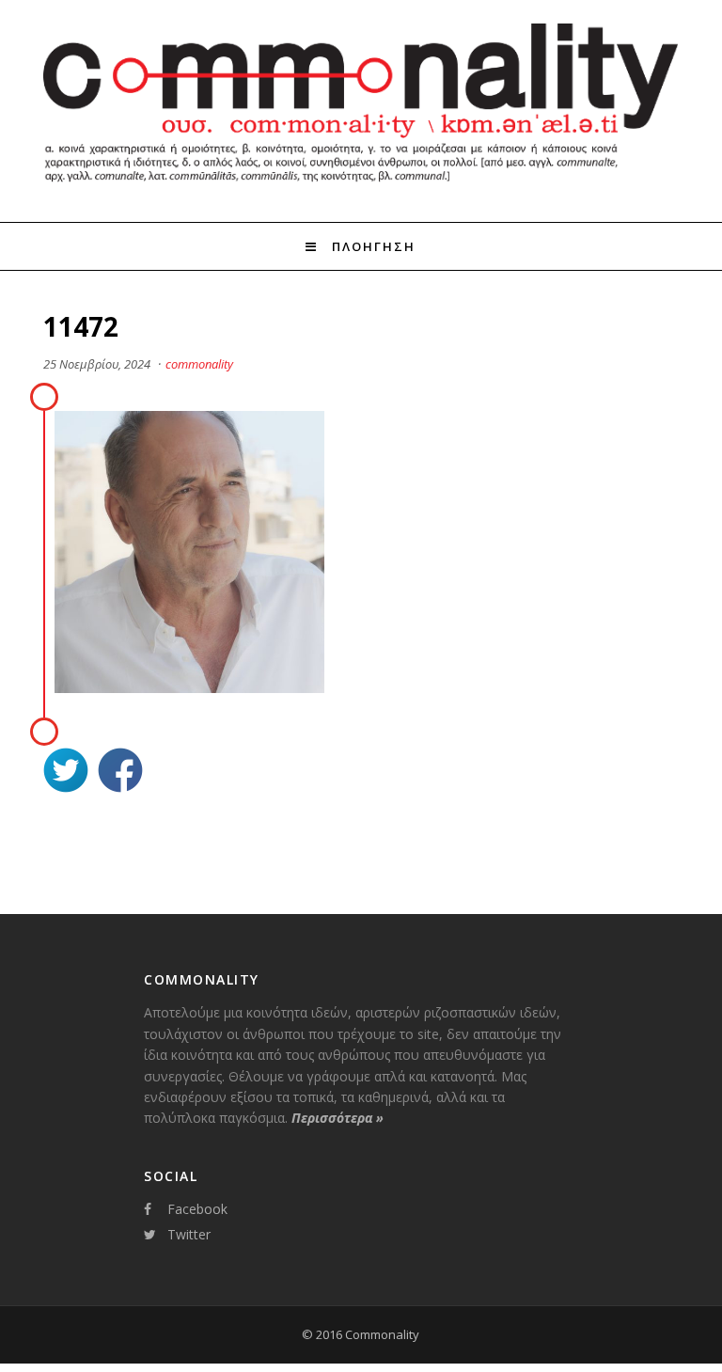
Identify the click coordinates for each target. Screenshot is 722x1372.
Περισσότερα (337, 1118)
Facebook (197, 1209)
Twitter (189, 1234)
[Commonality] (361, 187)
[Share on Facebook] (120, 772)
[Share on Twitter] (65, 772)
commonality (199, 363)
